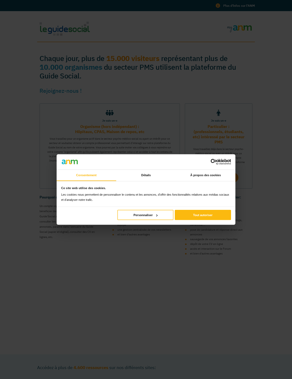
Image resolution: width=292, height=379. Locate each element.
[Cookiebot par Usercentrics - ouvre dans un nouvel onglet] (213, 162)
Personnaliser (143, 215)
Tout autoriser (203, 215)
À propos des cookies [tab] (205, 175)
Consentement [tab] (86, 175)
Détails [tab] (146, 175)
